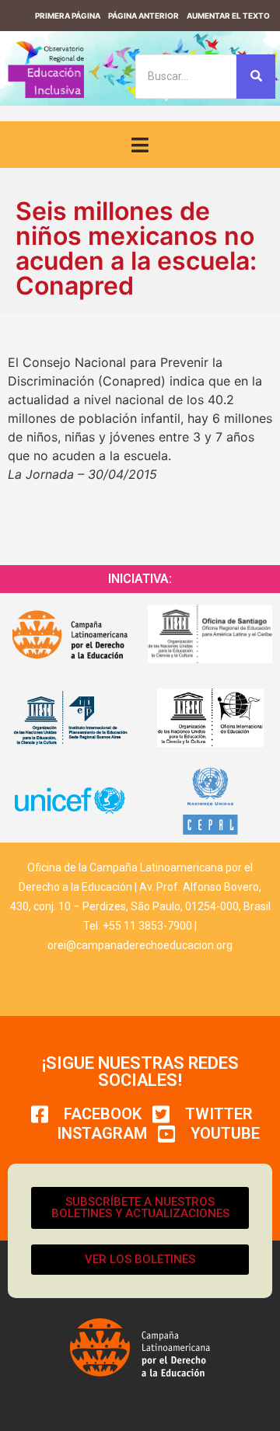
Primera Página (67, 15)
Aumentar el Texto (228, 15)
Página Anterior (143, 15)
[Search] (255, 76)
